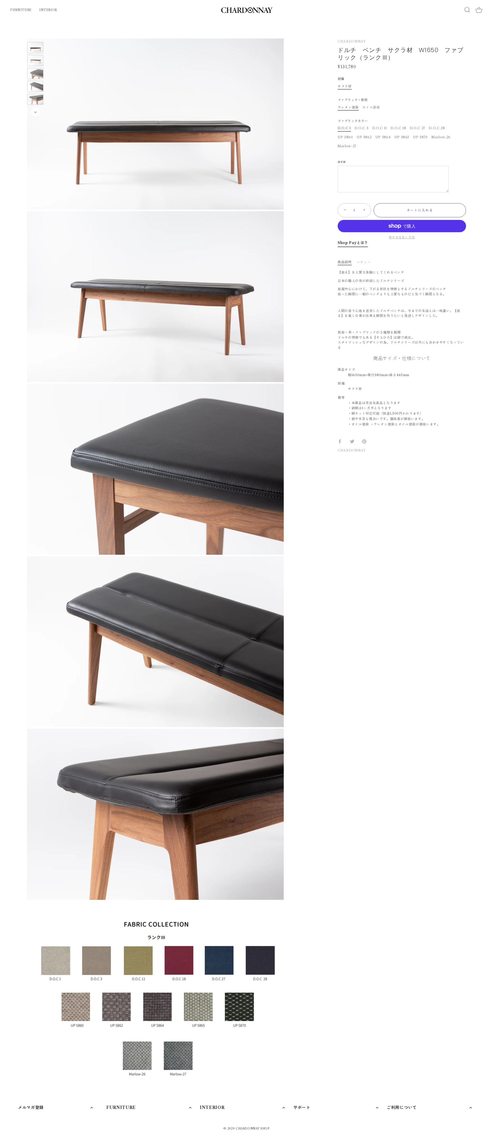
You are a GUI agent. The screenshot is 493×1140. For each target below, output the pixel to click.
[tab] (347, 262)
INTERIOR (48, 10)
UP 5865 (402, 137)
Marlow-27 (347, 146)
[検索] (467, 10)
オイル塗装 (371, 107)
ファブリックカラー (353, 121)
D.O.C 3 (362, 128)
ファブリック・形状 (353, 100)
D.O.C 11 (379, 128)
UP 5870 (420, 137)
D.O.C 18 (398, 128)
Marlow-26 (441, 137)
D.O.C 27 (417, 128)
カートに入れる (420, 210)
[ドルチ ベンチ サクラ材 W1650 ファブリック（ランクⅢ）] (35, 47)
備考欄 (342, 162)
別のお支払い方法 (402, 237)
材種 (341, 79)
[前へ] (35, 34)
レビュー (364, 262)
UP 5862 (364, 137)
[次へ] (35, 112)
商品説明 (345, 262)
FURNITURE (21, 10)
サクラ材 (345, 86)
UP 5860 (345, 137)
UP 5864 (383, 137)
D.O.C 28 (437, 128)
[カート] (479, 10)
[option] (35, 48)
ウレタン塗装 (348, 107)
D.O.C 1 (344, 128)
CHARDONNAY (352, 41)
